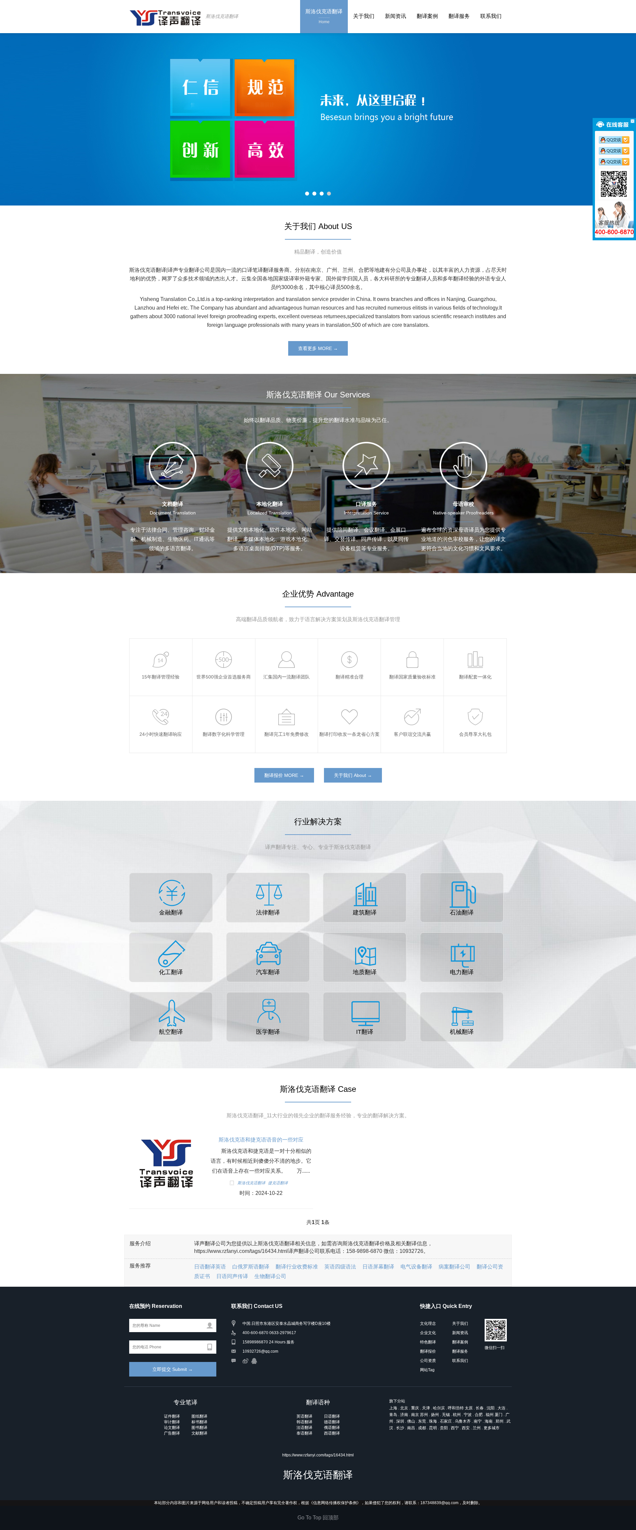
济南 (404, 1414)
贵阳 (444, 1428)
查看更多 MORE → (318, 348)
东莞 (422, 1421)
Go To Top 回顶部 (318, 1517)
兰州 (477, 1428)
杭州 (457, 1414)
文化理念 (428, 1323)
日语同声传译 (232, 1276)
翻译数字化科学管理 (223, 706)
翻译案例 (427, 16)
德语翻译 (332, 1422)
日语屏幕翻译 (378, 1266)
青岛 (393, 1414)
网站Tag (427, 1370)
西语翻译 (332, 1433)
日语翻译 (332, 1416)
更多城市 (492, 1428)
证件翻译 (172, 1416)
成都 (422, 1428)
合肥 (479, 1414)
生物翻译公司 (270, 1276)
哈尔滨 (439, 1408)
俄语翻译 (332, 1427)
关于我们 (363, 16)
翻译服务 (459, 16)
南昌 (411, 1428)
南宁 (478, 1421)
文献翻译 (199, 1433)
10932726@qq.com (260, 1351)
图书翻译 (199, 1427)
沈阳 (491, 1408)
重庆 (415, 1408)
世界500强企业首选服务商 (230, 649)
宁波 (468, 1414)
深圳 (400, 1421)
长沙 (400, 1428)
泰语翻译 (304, 1433)
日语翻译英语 (210, 1266)
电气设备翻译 (416, 1266)
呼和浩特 (456, 1408)
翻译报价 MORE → (284, 775)
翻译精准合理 (349, 649)
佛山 (411, 1421)
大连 (501, 1408)
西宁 (455, 1428)
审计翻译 (172, 1422)
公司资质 (428, 1360)
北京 (404, 1408)
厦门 (499, 1414)
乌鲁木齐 (463, 1421)
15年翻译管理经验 (160, 649)
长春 (480, 1408)
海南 (489, 1421)
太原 (469, 1408)
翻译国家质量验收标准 (414, 649)
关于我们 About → (353, 775)
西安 (466, 1428)
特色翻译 (428, 1342)
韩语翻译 (304, 1422)
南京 (415, 1414)
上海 (393, 1408)
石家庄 (446, 1421)
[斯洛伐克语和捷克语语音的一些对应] (165, 1163)
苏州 (424, 1414)
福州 (490, 1414)
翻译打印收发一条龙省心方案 (359, 706)
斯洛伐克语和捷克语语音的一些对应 (261, 1140)
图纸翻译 (199, 1416)
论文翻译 (172, 1427)
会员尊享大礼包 (475, 706)
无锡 (446, 1414)
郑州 (500, 1421)
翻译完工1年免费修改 (287, 706)
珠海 (433, 1421)
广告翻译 (172, 1433)
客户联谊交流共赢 (412, 706)
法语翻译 (304, 1427)
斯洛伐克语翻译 (222, 16)
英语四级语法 (340, 1266)
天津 (426, 1408)
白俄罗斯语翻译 (250, 1266)
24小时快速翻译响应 (160, 706)
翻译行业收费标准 (297, 1266)
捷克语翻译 (278, 1183)
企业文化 (428, 1332)
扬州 (435, 1414)
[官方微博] (245, 1360)
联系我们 (491, 16)
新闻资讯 (395, 16)
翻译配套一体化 (475, 649)
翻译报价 (428, 1351)
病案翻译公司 (454, 1266)
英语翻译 (304, 1416)
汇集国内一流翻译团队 (288, 649)
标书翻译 (199, 1422)
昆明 (433, 1428)
